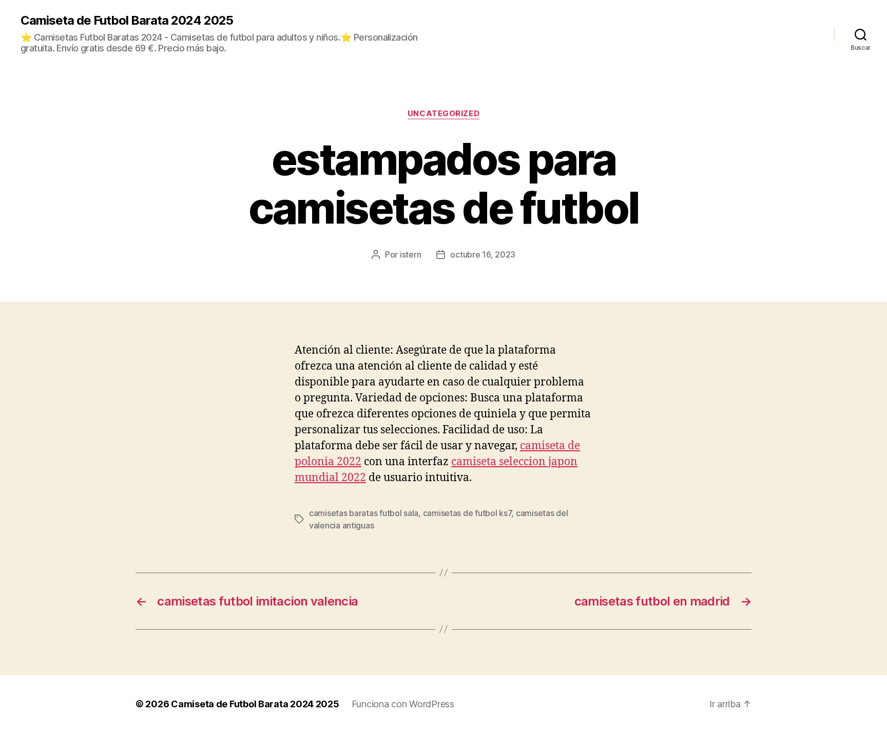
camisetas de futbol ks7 (467, 513)
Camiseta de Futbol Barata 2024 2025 (127, 20)
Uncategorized (443, 113)
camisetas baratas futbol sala (363, 513)
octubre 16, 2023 (482, 254)
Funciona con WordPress (403, 704)
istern (410, 254)
